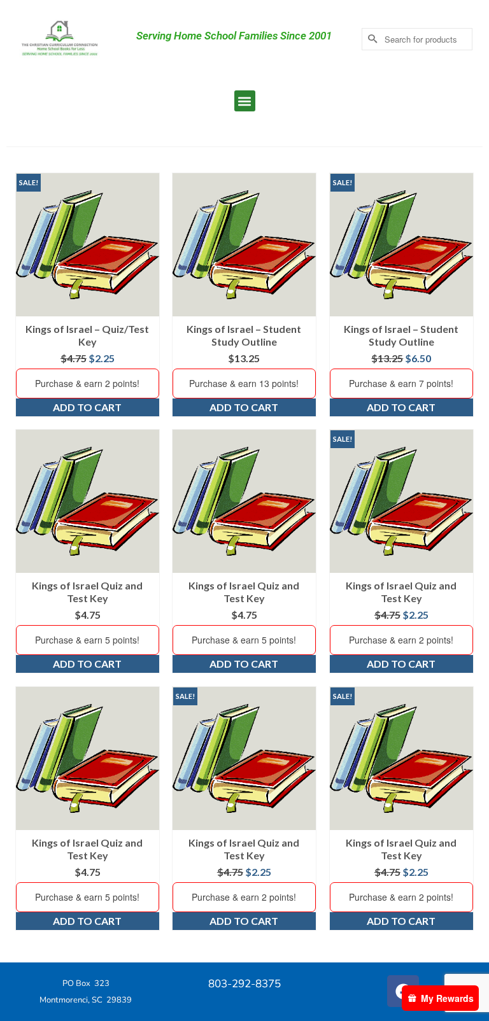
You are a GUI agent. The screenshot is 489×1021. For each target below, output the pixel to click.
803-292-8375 (244, 983)
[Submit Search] (371, 39)
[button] (244, 100)
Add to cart (87, 407)
